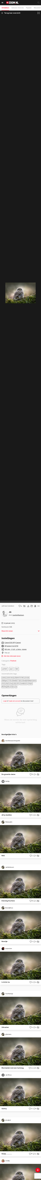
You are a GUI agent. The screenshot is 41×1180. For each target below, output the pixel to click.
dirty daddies (7, 815)
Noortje (4, 941)
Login (5, 701)
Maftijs (6, 781)
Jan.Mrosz (7, 1075)
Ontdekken (5, 8)
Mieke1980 (8, 822)
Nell (3, 856)
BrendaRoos (9, 908)
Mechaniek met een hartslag (13, 1068)
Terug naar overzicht (12, 13)
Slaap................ (7, 1154)
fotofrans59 (9, 993)
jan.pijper (8, 1120)
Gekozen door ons (17, 8)
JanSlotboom (9, 867)
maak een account (15, 701)
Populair (29, 8)
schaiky (7, 1161)
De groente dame (8, 774)
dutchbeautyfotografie (12, 740)
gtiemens (8, 1034)
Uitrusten (5, 1027)
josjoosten (8, 948)
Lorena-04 (6, 982)
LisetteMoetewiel (18, 615)
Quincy (4, 1109)
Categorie (9, 661)
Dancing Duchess (8, 901)
